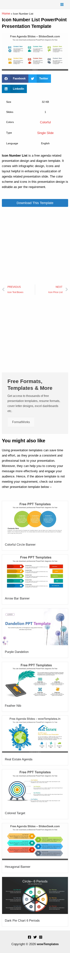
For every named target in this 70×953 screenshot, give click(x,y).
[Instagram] (40, 937)
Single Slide (45, 133)
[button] (15, 78)
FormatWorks (21, 422)
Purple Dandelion (17, 652)
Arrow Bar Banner (17, 598)
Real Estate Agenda (18, 759)
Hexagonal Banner (17, 867)
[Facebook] (29, 937)
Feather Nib (13, 705)
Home (6, 13)
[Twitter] (35, 937)
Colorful (45, 122)
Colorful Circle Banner (20, 544)
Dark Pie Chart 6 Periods (22, 920)
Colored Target (15, 813)
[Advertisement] (35, 246)
